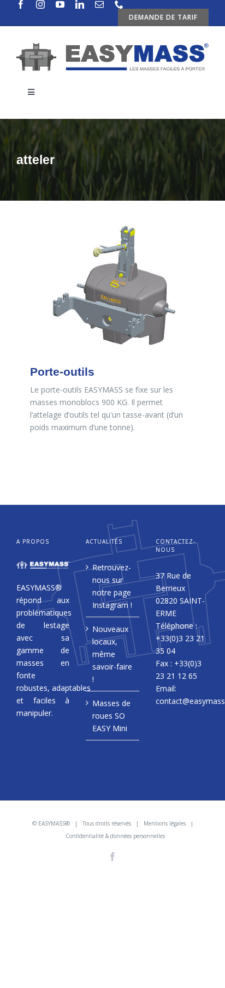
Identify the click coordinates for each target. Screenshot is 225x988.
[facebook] (20, 4)
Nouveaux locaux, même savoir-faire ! (112, 654)
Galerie (112, 286)
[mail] (99, 4)
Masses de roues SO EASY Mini (111, 715)
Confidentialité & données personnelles (115, 836)
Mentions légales (165, 823)
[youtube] (60, 4)
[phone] (119, 4)
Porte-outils (62, 371)
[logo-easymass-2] (112, 46)
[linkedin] (79, 4)
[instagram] (40, 4)
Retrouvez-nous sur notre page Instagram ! (112, 586)
